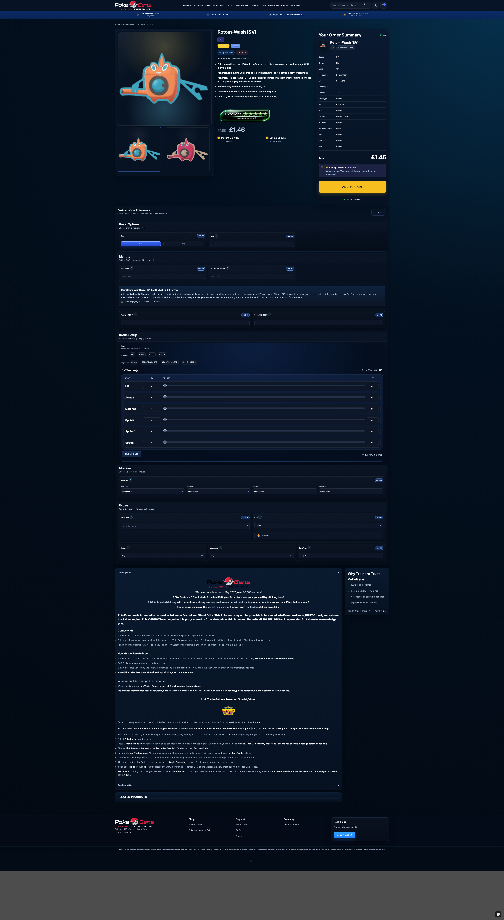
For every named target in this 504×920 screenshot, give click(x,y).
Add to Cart (352, 187)
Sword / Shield (218, 5)
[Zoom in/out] (2, 855)
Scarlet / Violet (203, 5)
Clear (162, 355)
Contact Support (344, 835)
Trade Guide (273, 5)
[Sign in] (375, 5)
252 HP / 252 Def (189, 362)
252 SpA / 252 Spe (169, 362)
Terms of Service (291, 824)
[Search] (365, 4)
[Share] (17, 855)
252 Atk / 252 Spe (149, 362)
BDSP (230, 5)
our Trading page (139, 753)
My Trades (295, 5)
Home (117, 24)
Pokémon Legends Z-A (199, 830)
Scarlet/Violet (128, 24)
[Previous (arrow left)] (2, 866)
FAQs (238, 830)
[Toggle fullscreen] (10, 855)
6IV (132, 355)
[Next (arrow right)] (10, 866)
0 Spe (151, 355)
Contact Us (241, 836)
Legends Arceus (242, 5)
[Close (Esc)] (25, 855)
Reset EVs (131, 454)
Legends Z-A (189, 5)
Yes (183, 244)
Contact (284, 5)
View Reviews (380, 611)
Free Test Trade (259, 5)
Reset (378, 212)
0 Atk (141, 355)
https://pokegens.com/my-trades (175, 672)
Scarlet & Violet (196, 824)
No (140, 244)
